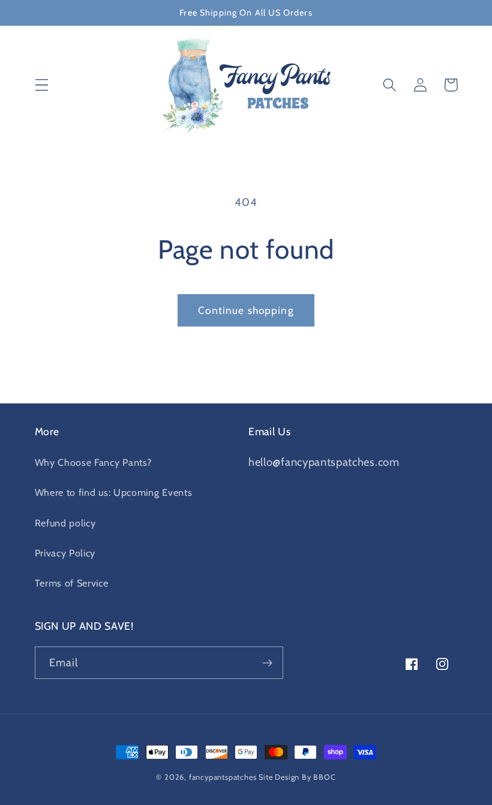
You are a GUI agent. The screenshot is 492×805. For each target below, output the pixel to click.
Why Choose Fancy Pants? (93, 462)
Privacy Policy (65, 553)
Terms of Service (72, 583)
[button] (41, 85)
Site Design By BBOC (297, 777)
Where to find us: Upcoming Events (114, 492)
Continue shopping (246, 310)
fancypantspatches (223, 777)
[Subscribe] (267, 663)
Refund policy (65, 523)
